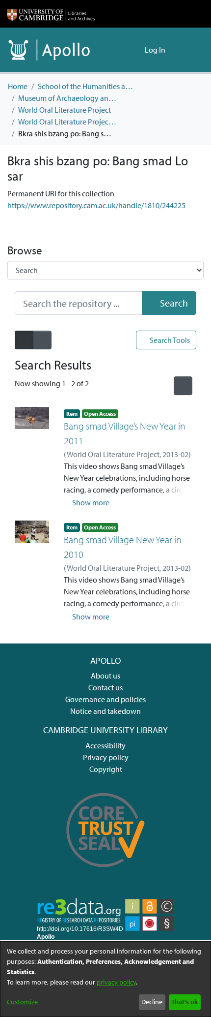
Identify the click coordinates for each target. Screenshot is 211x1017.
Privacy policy (106, 757)
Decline (151, 1001)
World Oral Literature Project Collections (67, 121)
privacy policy (116, 982)
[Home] (51, 14)
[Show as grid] (42, 340)
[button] (87, 502)
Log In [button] (155, 50)
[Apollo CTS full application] (106, 874)
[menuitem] (136, 50)
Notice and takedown (105, 711)
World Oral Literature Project (64, 110)
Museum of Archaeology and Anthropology (67, 98)
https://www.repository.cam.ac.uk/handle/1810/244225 (96, 205)
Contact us (105, 687)
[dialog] (105, 979)
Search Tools (169, 340)
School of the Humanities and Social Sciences (87, 86)
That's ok (184, 1001)
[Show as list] (24, 340)
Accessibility (105, 745)
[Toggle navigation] (190, 49)
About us (105, 675)
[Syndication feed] (183, 385)
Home (17, 86)
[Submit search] (121, 50)
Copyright (105, 769)
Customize (22, 1001)
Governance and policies (105, 699)
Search (173, 303)
